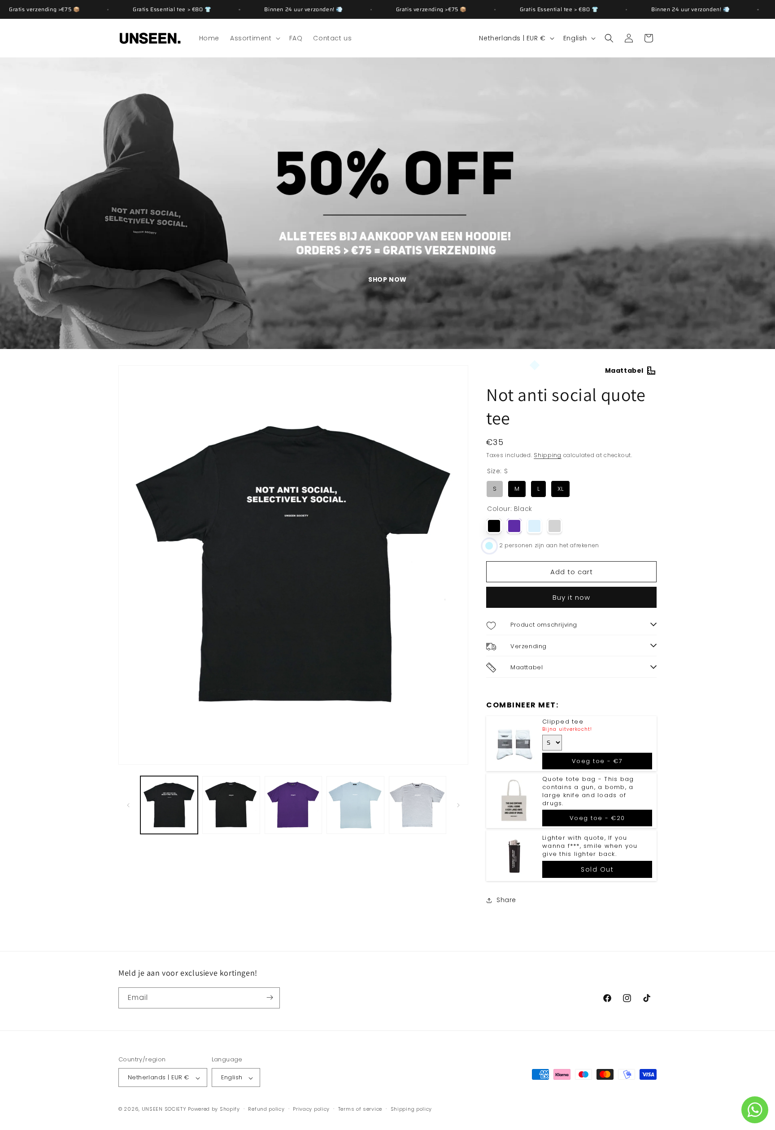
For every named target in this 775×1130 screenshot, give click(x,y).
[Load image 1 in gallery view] (169, 804)
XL (560, 487)
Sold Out (597, 869)
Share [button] (506, 899)
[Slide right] (458, 805)
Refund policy (266, 1109)
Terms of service (360, 1109)
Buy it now (571, 597)
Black (494, 526)
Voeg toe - (597, 761)
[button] (254, 38)
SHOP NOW (387, 279)
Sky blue (534, 526)
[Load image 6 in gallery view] (355, 804)
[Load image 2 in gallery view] (231, 804)
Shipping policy (411, 1109)
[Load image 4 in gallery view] (293, 804)
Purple (514, 526)
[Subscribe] (269, 997)
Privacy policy (311, 1109)
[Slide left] (128, 805)
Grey (554, 526)
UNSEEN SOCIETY (164, 1109)
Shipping (548, 455)
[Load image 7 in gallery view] (417, 804)
